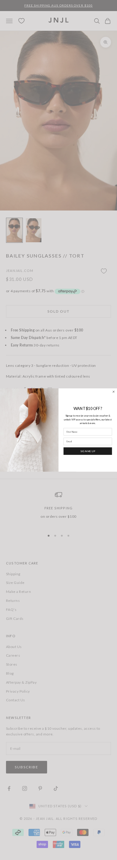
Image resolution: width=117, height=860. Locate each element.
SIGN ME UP (87, 450)
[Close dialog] (114, 392)
